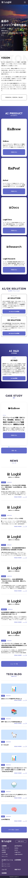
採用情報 (4, 873)
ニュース (4, 869)
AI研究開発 (18, 860)
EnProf (16, 850)
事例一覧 (14, 450)
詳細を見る (14, 152)
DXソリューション (6, 866)
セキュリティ (5, 856)
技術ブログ (18, 869)
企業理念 (4, 850)
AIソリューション (6, 864)
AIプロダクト (18, 846)
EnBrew (16, 848)
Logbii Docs (17, 852)
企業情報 (4, 846)
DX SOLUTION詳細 (14, 333)
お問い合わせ (21, 841)
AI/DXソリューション (7, 860)
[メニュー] (24, 2)
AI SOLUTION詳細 (14, 311)
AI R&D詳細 (14, 378)
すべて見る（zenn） (14, 829)
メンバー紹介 (5, 854)
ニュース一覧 (14, 664)
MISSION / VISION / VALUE (14, 97)
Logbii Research (18, 854)
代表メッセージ (5, 848)
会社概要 (4, 852)
